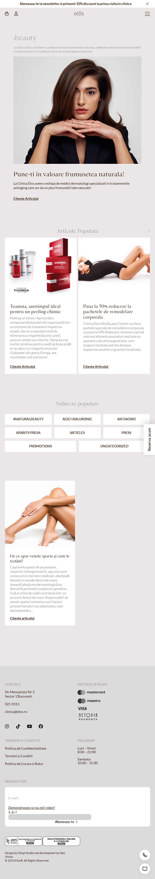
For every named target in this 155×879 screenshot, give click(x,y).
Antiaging (126, 419)
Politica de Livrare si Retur (24, 764)
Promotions (40, 446)
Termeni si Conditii (19, 756)
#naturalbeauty (28, 419)
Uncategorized (114, 446)
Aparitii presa (28, 433)
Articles (77, 433)
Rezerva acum (149, 439)
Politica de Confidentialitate (25, 748)
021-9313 (12, 704)
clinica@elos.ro (16, 712)
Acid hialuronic (77, 419)
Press (126, 433)
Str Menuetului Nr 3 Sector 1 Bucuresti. (19, 694)
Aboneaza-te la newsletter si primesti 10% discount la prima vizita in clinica (75, 4)
